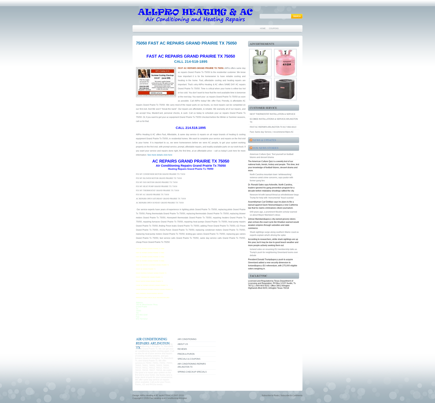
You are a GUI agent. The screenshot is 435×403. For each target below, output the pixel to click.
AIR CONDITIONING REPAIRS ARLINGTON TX (192, 365)
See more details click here (159, 155)
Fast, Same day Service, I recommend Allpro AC (272, 132)
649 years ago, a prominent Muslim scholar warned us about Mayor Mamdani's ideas (273, 213)
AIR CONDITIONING (187, 339)
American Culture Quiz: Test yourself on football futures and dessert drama (271, 155)
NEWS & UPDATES (264, 140)
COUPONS (274, 28)
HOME (263, 28)
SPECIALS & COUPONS (189, 359)
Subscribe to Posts (270, 395)
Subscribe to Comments (291, 395)
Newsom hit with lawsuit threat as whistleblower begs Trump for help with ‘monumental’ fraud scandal (274, 196)
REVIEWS (182, 349)
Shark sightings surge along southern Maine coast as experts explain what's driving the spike (274, 233)
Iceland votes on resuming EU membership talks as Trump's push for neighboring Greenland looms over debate (274, 252)
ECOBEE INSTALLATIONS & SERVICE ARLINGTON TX (274, 120)
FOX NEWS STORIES (266, 148)
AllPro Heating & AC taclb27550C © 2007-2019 (162, 395)
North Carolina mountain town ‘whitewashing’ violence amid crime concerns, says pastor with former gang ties (271, 177)
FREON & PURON (186, 354)
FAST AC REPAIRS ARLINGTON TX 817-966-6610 (273, 127)
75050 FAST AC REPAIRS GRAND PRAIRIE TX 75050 (186, 43)
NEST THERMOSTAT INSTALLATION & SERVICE (272, 114)
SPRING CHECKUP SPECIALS (192, 372)
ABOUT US (183, 344)
